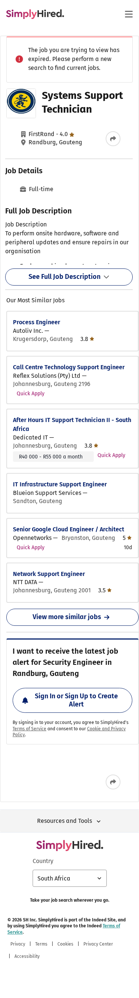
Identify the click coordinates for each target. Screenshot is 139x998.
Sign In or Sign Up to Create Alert (76, 700)
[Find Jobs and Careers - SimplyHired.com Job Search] (35, 14)
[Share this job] (113, 138)
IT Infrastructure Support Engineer (60, 484)
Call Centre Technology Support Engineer (69, 367)
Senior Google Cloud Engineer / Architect (68, 529)
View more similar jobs (67, 617)
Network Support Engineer (49, 573)
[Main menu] (128, 14)
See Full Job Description (64, 277)
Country (43, 861)
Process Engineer (36, 322)
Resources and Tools (64, 820)
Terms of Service (29, 728)
